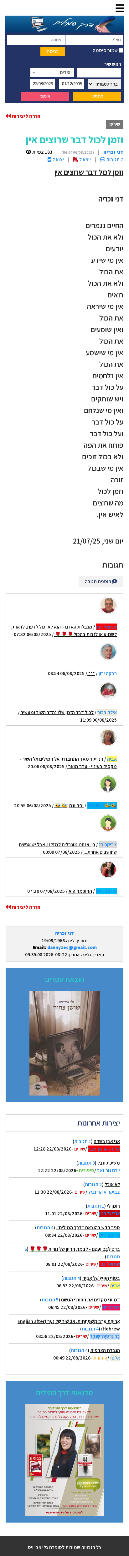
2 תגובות (93, 1184)
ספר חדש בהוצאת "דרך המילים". (88, 1227)
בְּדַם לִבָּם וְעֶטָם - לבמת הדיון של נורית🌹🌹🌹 (74, 1249)
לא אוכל (112, 1184)
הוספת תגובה (98, 581)
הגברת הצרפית (105, 1350)
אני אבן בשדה (107, 1141)
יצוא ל (57, 159)
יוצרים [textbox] (66, 72)
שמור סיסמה (106, 50)
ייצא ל (84, 159)
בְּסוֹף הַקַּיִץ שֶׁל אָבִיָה (101, 1278)
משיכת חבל (108, 1163)
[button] (120, 8)
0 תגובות (86, 1163)
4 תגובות (45, 1227)
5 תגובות (50, 1299)
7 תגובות (114, 159)
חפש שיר (112, 64)
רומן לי (113, 1206)
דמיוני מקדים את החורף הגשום (90, 1299)
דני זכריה (64, 933)
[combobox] (52, 72)
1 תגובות (82, 1141)
